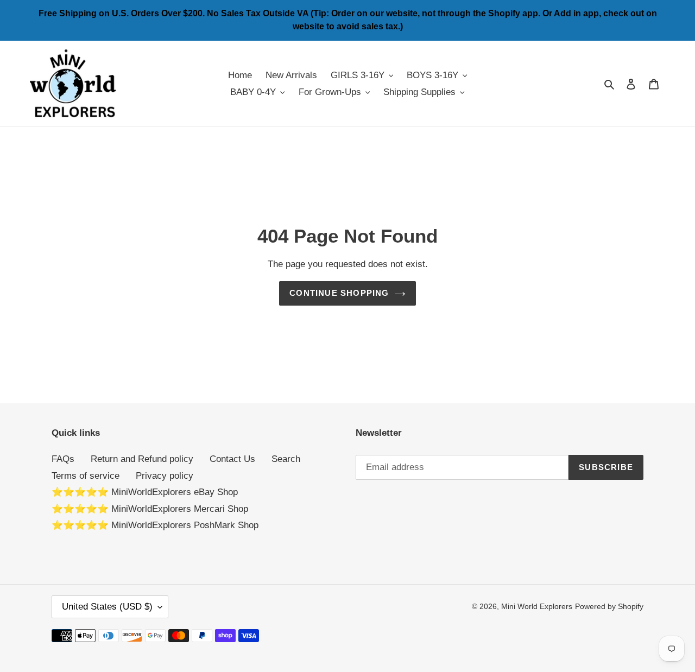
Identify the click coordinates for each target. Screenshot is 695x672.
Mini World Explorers (536, 606)
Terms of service (85, 476)
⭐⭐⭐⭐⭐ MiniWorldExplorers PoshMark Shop (155, 525)
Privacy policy (164, 476)
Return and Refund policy (142, 459)
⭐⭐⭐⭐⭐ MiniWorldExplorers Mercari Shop (150, 509)
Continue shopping (339, 292)
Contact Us (232, 459)
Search (285, 459)
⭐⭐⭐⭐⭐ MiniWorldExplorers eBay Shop (145, 492)
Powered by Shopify (609, 606)
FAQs (63, 459)
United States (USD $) (107, 606)
